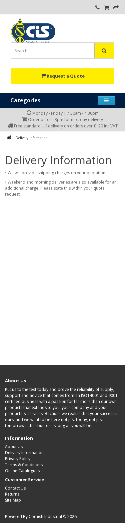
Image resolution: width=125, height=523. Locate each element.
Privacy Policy (17, 458)
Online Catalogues (22, 471)
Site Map (13, 500)
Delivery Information (32, 137)
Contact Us (15, 488)
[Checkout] (116, 8)
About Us (14, 446)
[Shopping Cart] (106, 8)
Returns (12, 494)
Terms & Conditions (24, 464)
